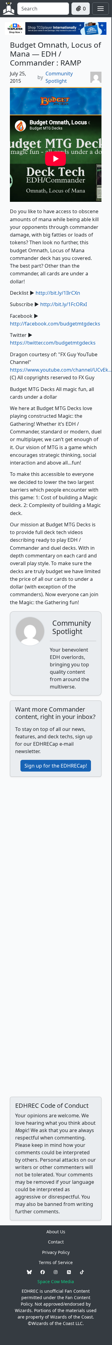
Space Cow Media (55, 1281)
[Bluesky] (29, 1272)
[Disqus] (55, 859)
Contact (56, 1242)
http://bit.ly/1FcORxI (63, 304)
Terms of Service (56, 1262)
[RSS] (69, 1272)
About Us (55, 1232)
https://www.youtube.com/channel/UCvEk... (61, 369)
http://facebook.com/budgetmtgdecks (55, 323)
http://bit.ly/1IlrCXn (58, 292)
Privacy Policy (56, 1252)
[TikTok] (82, 1272)
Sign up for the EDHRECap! (55, 765)
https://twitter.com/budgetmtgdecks (53, 342)
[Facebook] (42, 1272)
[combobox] (43, 8)
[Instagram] (55, 1272)
